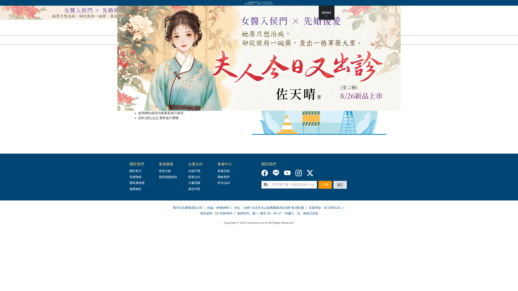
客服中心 (225, 164)
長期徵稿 (136, 177)
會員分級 (165, 171)
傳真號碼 (206, 213)
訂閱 (325, 185)
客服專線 (315, 207)
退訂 (340, 185)
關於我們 (137, 164)
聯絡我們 (224, 177)
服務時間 (243, 213)
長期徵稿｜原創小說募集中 (259, 3)
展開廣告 (326, 12)
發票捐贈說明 (168, 177)
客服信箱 (224, 171)
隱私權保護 (137, 183)
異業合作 (194, 177)
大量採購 (194, 183)
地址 (237, 207)
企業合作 (195, 164)
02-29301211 (332, 207)
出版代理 (195, 171)
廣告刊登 (194, 189)
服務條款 (136, 189)
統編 (210, 207)
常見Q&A (224, 183)
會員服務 (166, 164)
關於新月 (136, 171)
